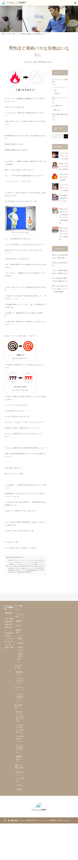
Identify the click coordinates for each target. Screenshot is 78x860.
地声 (28, 566)
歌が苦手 (41, 568)
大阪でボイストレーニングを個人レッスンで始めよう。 (20, 654)
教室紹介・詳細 (19, 631)
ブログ (18, 625)
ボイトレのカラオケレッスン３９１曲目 (63, 155)
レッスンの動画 (20, 637)
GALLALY (21, 643)
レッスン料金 (19, 780)
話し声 (12, 572)
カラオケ (31, 560)
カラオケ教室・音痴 (18, 666)
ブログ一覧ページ (13, 34)
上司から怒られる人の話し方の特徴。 (63, 177)
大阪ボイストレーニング (28, 568)
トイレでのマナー (35, 562)
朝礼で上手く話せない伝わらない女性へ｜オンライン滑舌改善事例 (60, 288)
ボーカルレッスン (19, 689)
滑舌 (14, 570)
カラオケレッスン (59, 87)
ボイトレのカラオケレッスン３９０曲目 (63, 187)
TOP (3, 34)
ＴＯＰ (17, 610)
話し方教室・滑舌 (19, 706)
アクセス (19, 785)
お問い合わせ (19, 773)
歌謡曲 (10, 570)
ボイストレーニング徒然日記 (60, 81)
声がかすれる (34, 566)
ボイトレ (40, 564)
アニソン (14, 560)
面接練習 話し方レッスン (19, 759)
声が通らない (12, 568)
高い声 (30, 572)
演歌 (27, 570)
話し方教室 (18, 572)
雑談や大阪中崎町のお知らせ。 (44, 62)
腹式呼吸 (31, 570)
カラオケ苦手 (38, 560)
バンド (16, 564)
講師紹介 (19, 621)
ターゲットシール (25, 562)
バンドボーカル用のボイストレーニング (19, 697)
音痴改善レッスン (19, 673)
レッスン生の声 (19, 616)
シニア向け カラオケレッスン (19, 681)
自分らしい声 (38, 570)
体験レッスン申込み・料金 (19, 766)
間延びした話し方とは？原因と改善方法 (63, 166)
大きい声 (18, 568)
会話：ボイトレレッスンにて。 (60, 99)
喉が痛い (24, 566)
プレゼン (20, 564)
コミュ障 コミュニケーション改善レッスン (19, 728)
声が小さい (41, 566)
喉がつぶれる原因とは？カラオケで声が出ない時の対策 (63, 233)
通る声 (23, 572)
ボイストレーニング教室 (30, 564)
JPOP (9, 560)
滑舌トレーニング (20, 570)
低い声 (19, 566)
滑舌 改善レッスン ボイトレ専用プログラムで (19, 716)
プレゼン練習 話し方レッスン (19, 739)
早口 (37, 568)
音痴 (26, 572)
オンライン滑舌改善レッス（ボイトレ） (19, 749)
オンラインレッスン (22, 560)
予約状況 (19, 789)
